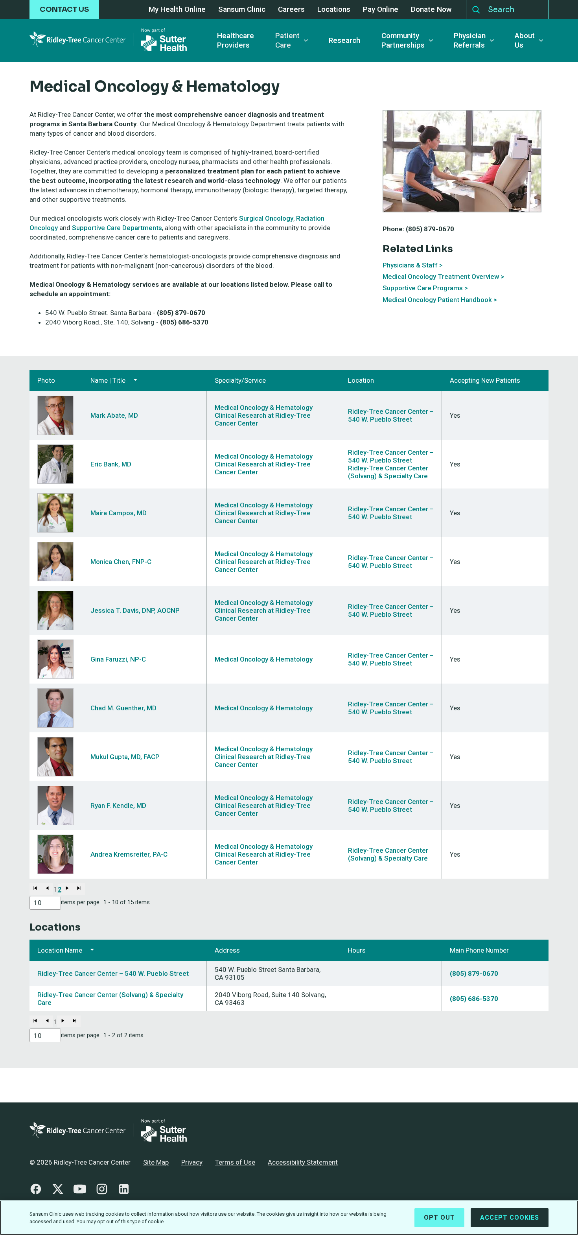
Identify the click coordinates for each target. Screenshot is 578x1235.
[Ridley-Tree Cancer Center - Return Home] (108, 40)
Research (344, 40)
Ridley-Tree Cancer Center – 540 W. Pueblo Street (391, 415)
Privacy (191, 1162)
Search (476, 8)
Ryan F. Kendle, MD (118, 805)
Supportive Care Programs (423, 288)
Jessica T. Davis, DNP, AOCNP (135, 610)
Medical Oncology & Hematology (264, 407)
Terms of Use (235, 1162)
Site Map (156, 1162)
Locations (333, 10)
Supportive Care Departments (117, 228)
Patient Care (287, 40)
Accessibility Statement (303, 1162)
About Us (525, 40)
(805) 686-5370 (474, 999)
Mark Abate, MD (114, 415)
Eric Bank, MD (110, 464)
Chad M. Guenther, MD (123, 708)
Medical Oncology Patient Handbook (437, 300)
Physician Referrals (470, 40)
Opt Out (439, 1217)
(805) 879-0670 (474, 973)
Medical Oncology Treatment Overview (441, 276)
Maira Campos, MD (118, 513)
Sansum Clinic (241, 10)
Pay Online (380, 10)
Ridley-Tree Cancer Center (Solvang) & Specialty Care (388, 472)
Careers (291, 10)
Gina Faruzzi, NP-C (118, 659)
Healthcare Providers (235, 40)
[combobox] (45, 903)
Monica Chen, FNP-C (120, 562)
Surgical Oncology (266, 218)
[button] (35, 889)
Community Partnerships (403, 40)
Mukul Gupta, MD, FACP (125, 757)
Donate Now (431, 10)
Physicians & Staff (410, 265)
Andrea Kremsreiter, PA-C (129, 854)
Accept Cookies (509, 1217)
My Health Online (177, 10)
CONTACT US (64, 9)
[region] (289, 1217)
